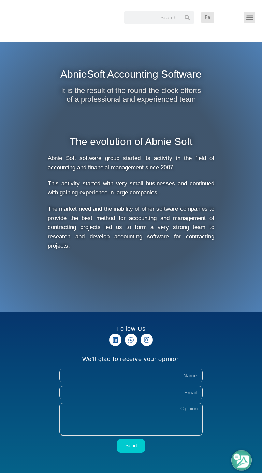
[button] (249, 17)
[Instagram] (147, 340)
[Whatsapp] (131, 340)
